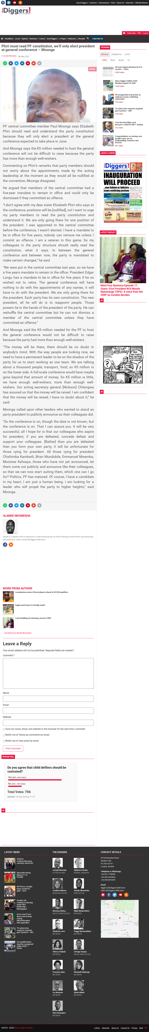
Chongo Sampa (80, 952)
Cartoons (93, 3)
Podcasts (72, 39)
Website (7, 717)
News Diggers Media (23, 1028)
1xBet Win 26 (97, 39)
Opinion (25, 39)
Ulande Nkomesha (10, 56)
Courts (42, 39)
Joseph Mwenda (59, 870)
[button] (5, 63)
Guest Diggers (82, 3)
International (104, 3)
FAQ (139, 33)
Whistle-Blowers (141, 3)
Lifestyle (81, 39)
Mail (141, 1028)
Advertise (129, 3)
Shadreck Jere (59, 931)
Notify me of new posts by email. (22, 741)
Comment (9, 655)
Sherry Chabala (59, 952)
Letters (97, 1028)
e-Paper (62, 39)
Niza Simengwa (59, 1013)
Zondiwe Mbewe (59, 890)
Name (6, 693)
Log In (145, 33)
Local (17, 39)
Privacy (134, 1028)
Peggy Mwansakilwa (82, 931)
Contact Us (125, 1028)
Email (6, 705)
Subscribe (131, 33)
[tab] (105, 54)
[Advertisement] (54, 23)
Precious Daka (59, 972)
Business (33, 39)
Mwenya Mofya (59, 911)
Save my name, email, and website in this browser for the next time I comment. (45, 729)
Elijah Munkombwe (81, 911)
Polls (113, 3)
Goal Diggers (52, 39)
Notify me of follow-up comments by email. (27, 735)
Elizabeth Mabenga (82, 972)
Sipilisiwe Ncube (81, 870)
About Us (120, 3)
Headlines (9, 39)
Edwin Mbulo (79, 992)
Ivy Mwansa (58, 992)
